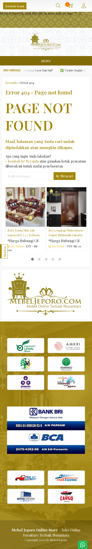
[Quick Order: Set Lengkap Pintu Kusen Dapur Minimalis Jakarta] (83, 223)
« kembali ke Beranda (22, 161)
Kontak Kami (14, 6)
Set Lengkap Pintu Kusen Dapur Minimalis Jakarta (66, 232)
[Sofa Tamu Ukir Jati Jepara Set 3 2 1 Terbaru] (25, 206)
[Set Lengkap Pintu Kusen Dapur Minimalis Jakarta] (66, 206)
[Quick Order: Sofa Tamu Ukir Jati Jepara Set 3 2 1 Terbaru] (42, 223)
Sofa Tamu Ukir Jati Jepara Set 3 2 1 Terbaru (24, 232)
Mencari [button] (66, 176)
